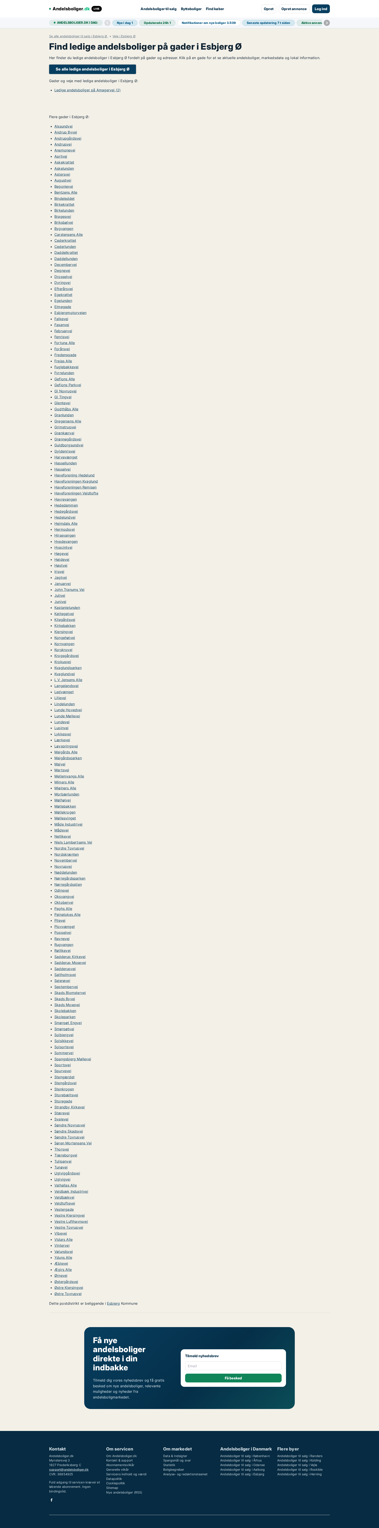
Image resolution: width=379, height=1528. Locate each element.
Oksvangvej (64, 896)
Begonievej (63, 186)
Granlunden (64, 415)
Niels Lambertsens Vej (73, 842)
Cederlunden (65, 246)
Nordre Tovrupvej (69, 848)
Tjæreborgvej (65, 1155)
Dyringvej (62, 282)
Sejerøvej (62, 980)
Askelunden (64, 168)
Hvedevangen (66, 541)
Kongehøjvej (64, 637)
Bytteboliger (191, 9)
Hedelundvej (64, 517)
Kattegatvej (64, 614)
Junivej (60, 601)
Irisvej (59, 571)
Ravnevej (62, 938)
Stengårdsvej (65, 1083)
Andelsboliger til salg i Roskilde (300, 1469)
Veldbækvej (64, 1197)
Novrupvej (63, 866)
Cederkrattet (65, 240)
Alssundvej (63, 126)
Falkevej (61, 319)
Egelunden (63, 300)
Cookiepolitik (115, 1483)
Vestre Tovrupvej (68, 1227)
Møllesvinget (65, 818)
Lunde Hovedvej (68, 710)
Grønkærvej (64, 433)
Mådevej (61, 830)
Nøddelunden (65, 872)
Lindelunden (64, 704)
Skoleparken (64, 1017)
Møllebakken (65, 806)
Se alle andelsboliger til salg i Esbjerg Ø (78, 36)
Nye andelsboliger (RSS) (124, 1492)
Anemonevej (64, 150)
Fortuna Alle (64, 343)
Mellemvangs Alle (69, 776)
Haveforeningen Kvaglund (76, 481)
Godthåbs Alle (66, 409)
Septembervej (66, 987)
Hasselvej (62, 469)
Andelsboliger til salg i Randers (299, 1456)
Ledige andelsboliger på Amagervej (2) (87, 90)
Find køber (215, 9)
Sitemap (112, 1488)
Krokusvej (62, 662)
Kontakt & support (119, 1460)
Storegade (63, 1101)
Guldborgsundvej (68, 445)
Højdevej (62, 559)
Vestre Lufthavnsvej (71, 1221)
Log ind (321, 9)
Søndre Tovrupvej (69, 1137)
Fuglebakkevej (66, 367)
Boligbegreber (173, 1469)
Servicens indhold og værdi (126, 1474)
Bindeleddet (64, 198)
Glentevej (62, 403)
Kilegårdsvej (64, 619)
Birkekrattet (64, 204)
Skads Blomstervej (70, 992)
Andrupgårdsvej (67, 138)
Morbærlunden (66, 794)
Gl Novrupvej (65, 391)
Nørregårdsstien (68, 884)
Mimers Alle (64, 782)
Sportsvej (62, 1065)
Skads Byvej (64, 999)
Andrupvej (63, 144)
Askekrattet (64, 162)
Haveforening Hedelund (74, 475)
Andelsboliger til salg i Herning (299, 1474)
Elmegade (62, 307)
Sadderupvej (65, 969)
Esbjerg (113, 1303)
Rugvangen (63, 944)
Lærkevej (62, 740)
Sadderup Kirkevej (70, 956)
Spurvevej (62, 1071)
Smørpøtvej (64, 1029)
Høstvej (60, 565)
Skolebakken (65, 1010)
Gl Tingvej (63, 397)
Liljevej (60, 698)
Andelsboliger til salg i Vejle (297, 1465)
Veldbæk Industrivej (71, 1191)
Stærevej (62, 1113)
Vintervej (62, 1245)
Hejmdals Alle (66, 523)
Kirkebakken (64, 625)
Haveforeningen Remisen (75, 487)
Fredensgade (65, 355)
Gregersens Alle (67, 421)
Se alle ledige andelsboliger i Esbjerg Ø (92, 69)
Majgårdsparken (68, 758)
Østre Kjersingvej (68, 1287)
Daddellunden (66, 258)
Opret (269, 9)
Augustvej (62, 180)
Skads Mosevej (67, 1005)
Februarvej (63, 331)
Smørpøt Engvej (68, 1023)
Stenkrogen (64, 1089)
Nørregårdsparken (69, 878)
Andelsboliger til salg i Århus (241, 1460)
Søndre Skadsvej (68, 1131)
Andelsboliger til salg (158, 9)
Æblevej (61, 1263)
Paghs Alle (63, 908)
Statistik (169, 1465)
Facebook (51, 1500)
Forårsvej (62, 349)
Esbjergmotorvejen (70, 312)
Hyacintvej (63, 547)
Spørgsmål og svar (177, 1460)
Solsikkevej (63, 1041)
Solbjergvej (63, 1035)
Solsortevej (64, 1047)
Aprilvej (60, 156)
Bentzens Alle (65, 192)
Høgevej (61, 553)
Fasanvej (61, 325)
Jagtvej (60, 577)
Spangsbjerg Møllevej (72, 1059)
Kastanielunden (67, 607)
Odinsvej (61, 890)
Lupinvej (61, 728)
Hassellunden (65, 463)
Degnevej (62, 270)
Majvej (59, 764)
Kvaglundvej (64, 674)
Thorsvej (61, 1149)
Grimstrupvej (65, 427)
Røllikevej (62, 950)
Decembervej (65, 264)
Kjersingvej (63, 632)
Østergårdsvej (66, 1281)
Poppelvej (62, 932)
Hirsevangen (64, 535)
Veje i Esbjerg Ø (124, 36)
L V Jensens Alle (68, 680)
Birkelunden (64, 210)
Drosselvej (63, 276)
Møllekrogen (64, 812)
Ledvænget (64, 692)
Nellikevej (62, 836)
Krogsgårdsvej (66, 655)
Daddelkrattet (66, 252)
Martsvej (61, 770)
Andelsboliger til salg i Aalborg (242, 1469)
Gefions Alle (64, 379)
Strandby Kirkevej (69, 1107)
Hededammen (66, 505)
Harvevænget (65, 457)
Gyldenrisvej (64, 451)
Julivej (59, 595)
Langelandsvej (66, 686)
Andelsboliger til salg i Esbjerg (242, 1474)
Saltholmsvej (65, 974)
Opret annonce (294, 9)
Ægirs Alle (63, 1269)
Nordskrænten (66, 854)
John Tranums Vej (69, 589)
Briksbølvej (63, 222)
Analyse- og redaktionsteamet (185, 1474)
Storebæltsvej (66, 1095)
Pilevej (59, 920)
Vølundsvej (63, 1251)
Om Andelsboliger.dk (121, 1456)
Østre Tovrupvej (68, 1294)
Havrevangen (65, 499)
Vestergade (64, 1209)
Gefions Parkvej (67, 385)
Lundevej (62, 722)
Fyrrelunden (64, 373)
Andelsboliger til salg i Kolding (299, 1460)
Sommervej (63, 1053)
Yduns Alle (63, 1257)
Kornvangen (64, 644)
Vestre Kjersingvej (69, 1215)
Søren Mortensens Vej (73, 1143)
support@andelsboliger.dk (69, 1469)
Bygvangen (63, 228)
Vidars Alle (63, 1239)
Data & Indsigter (175, 1456)
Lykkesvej (62, 734)
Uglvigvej (62, 1179)
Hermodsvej (64, 529)
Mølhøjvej (62, 800)
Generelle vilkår (117, 1469)
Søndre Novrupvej (69, 1125)
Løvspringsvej (66, 746)
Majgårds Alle (66, 752)
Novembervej (65, 860)
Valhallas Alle (65, 1185)
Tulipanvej (63, 1161)
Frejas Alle (63, 361)
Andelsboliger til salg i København (245, 1456)
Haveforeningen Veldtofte (76, 493)
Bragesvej (62, 216)
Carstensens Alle (68, 234)
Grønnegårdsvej (67, 439)
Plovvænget (64, 926)
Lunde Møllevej (67, 716)
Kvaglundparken (68, 668)
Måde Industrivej (68, 824)
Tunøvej (61, 1167)
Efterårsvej (63, 289)
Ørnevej (60, 1275)
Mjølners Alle (65, 788)
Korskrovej (63, 650)
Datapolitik (114, 1479)
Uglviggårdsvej (67, 1173)
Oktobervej (63, 902)
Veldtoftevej (64, 1203)
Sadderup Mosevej (70, 962)
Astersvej (62, 174)
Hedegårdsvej (66, 511)
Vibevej (60, 1233)
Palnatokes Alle (67, 914)
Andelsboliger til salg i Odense (242, 1465)
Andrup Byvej (65, 132)
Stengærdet (64, 1077)
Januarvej (62, 583)
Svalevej (61, 1119)
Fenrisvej (61, 337)
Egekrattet (63, 294)
